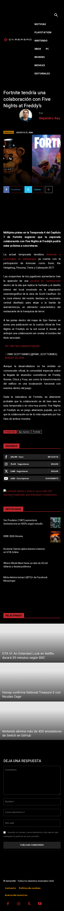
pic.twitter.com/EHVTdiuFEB (22, 346)
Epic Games (24, 431)
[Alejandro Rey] (29, 115)
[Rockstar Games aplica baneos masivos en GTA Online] (55, 551)
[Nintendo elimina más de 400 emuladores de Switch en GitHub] (32, 720)
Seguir (54, 464)
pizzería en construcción (45, 281)
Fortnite (36, 431)
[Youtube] (40, 904)
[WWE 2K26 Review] (55, 536)
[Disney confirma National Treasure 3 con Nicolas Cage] (32, 682)
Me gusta (53, 457)
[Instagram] (18, 904)
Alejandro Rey (49, 118)
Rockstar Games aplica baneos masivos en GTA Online (24, 550)
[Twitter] (29, 904)
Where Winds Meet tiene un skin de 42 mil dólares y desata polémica (25, 564)
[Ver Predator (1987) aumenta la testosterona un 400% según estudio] (55, 522)
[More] (49, 189)
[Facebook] (7, 904)
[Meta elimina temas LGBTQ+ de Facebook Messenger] (55, 579)
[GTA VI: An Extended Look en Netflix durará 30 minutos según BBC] (32, 643)
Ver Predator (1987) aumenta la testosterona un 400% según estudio (23, 522)
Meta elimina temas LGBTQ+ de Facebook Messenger (25, 579)
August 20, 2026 (14, 358)
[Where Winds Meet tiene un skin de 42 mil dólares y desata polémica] (55, 565)
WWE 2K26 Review (13, 536)
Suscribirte (51, 478)
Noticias (8, 132)
